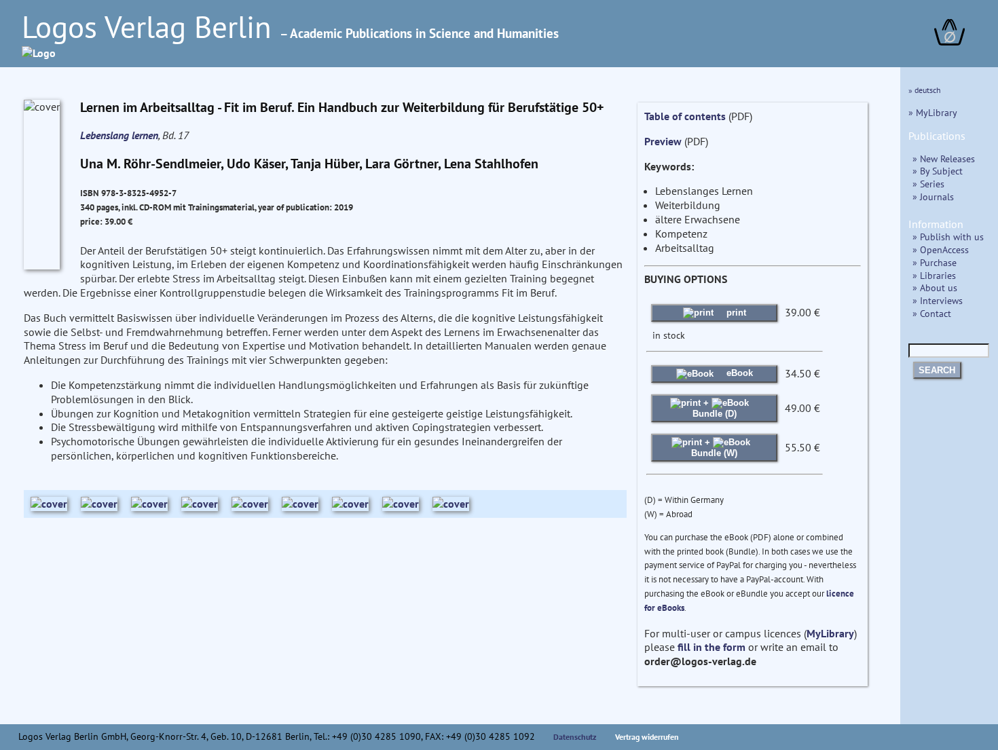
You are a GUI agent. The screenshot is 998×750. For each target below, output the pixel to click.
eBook (738, 373)
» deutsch (924, 90)
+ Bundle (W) (714, 447)
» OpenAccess (940, 249)
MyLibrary (830, 633)
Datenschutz (575, 737)
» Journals (933, 196)
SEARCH (937, 370)
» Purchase (934, 262)
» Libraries (934, 275)
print (735, 312)
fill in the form (711, 647)
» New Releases (943, 158)
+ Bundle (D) (714, 408)
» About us (934, 287)
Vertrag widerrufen (647, 737)
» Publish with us (948, 236)
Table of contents (685, 116)
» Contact (931, 313)
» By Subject (937, 170)
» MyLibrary (932, 112)
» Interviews (937, 300)
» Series (928, 183)
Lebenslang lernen (119, 135)
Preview (663, 141)
